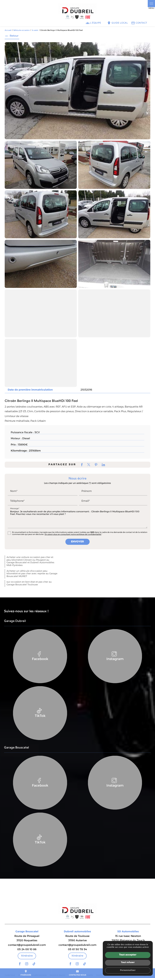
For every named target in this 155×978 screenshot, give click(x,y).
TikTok (40, 716)
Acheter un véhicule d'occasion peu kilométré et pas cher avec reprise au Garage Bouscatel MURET (32, 574)
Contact (141, 23)
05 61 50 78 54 (77, 949)
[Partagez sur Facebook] (82, 465)
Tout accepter (127, 955)
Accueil (8, 30)
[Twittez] (89, 465)
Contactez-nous (77, 973)
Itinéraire (25, 973)
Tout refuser (128, 962)
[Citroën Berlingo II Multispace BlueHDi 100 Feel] (77, 90)
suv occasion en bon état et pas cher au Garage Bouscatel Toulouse (29, 583)
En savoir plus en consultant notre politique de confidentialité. (73, 534)
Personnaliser (127, 970)
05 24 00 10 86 (26, 949)
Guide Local (120, 23)
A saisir (35, 30)
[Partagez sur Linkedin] (103, 465)
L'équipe (95, 23)
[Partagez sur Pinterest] (96, 465)
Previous (9, 92)
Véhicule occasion (21, 30)
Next (146, 92)
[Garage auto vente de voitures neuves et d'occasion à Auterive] (77, 12)
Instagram (115, 659)
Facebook (40, 659)
